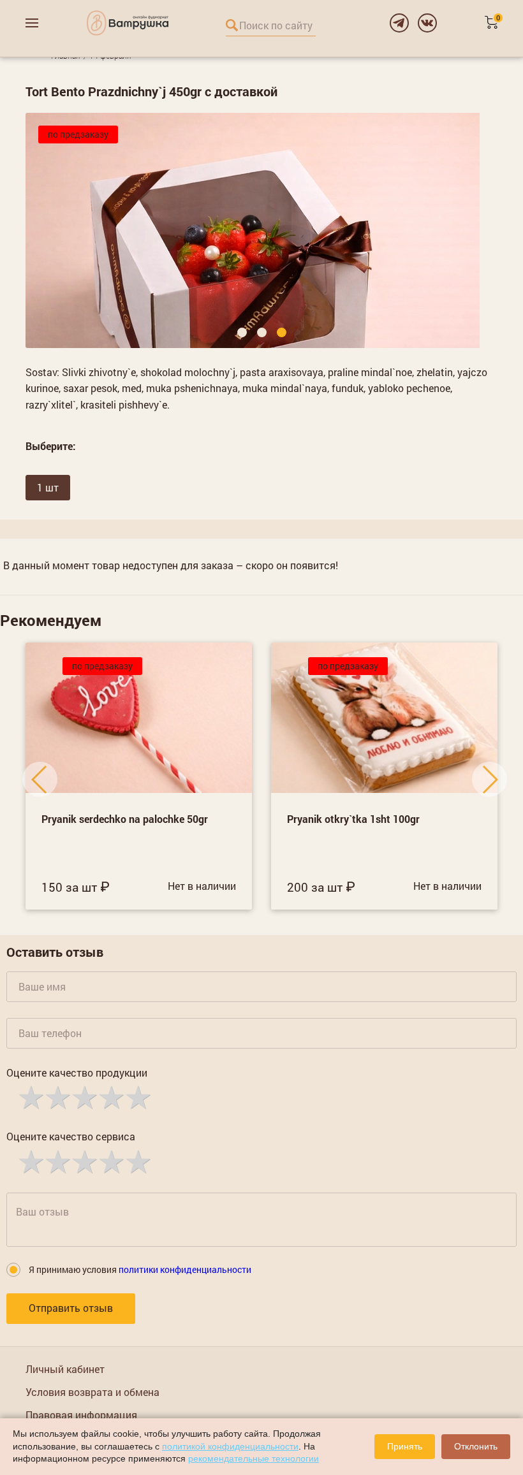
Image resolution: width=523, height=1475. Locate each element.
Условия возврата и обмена (92, 1392)
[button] (242, 332)
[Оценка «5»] (137, 1096)
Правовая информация (81, 1414)
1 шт (48, 487)
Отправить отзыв (71, 1307)
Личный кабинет (65, 1369)
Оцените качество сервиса (70, 1136)
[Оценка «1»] (30, 1096)
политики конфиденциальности (185, 1269)
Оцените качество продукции (76, 1072)
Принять (404, 1446)
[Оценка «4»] (110, 1096)
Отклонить (475, 1446)
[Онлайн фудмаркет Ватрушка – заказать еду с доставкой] (127, 23)
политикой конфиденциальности (230, 1446)
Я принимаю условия (140, 1269)
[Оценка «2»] (56, 1096)
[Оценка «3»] (83, 1096)
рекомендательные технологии (253, 1458)
